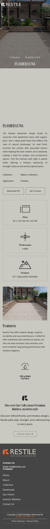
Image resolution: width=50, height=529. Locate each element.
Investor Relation (12, 499)
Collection (8, 484)
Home (6, 475)
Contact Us (8, 504)
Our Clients (8, 494)
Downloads (9, 489)
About (6, 480)
